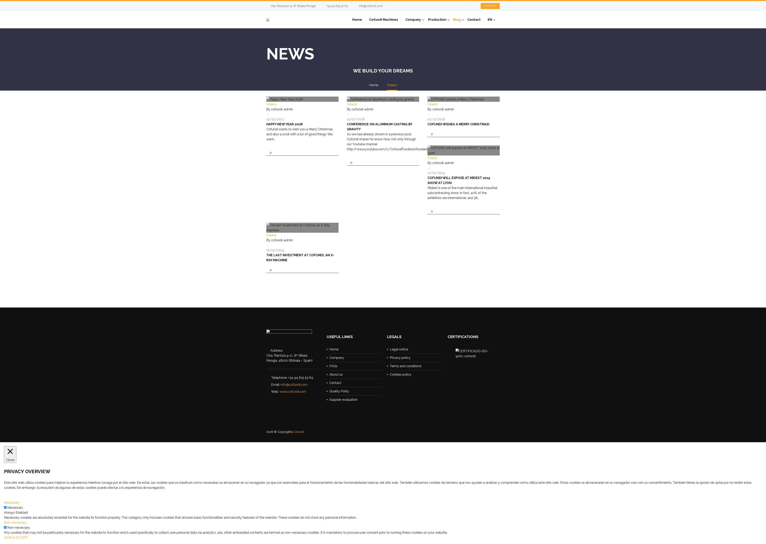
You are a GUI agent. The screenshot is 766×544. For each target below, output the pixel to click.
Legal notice (399, 349)
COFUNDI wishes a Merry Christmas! (458, 124)
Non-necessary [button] (15, 522)
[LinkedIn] (445, 4)
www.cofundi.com (292, 392)
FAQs (333, 366)
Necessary (15, 507)
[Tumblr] (286, 146)
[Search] (499, 20)
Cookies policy (400, 374)
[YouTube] (457, 4)
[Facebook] (439, 4)
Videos (271, 104)
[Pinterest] (280, 146)
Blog (457, 20)
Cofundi (298, 431)
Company (413, 20)
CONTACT (490, 6)
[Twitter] (451, 4)
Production (437, 20)
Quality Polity (339, 391)
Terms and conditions (405, 366)
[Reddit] (298, 146)
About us (336, 374)
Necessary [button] (12, 502)
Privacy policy (400, 358)
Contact (474, 20)
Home (357, 20)
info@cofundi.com (371, 6)
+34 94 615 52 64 (337, 6)
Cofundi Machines (383, 20)
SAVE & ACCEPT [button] (16, 537)
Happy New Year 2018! (284, 124)
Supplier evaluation (343, 400)
